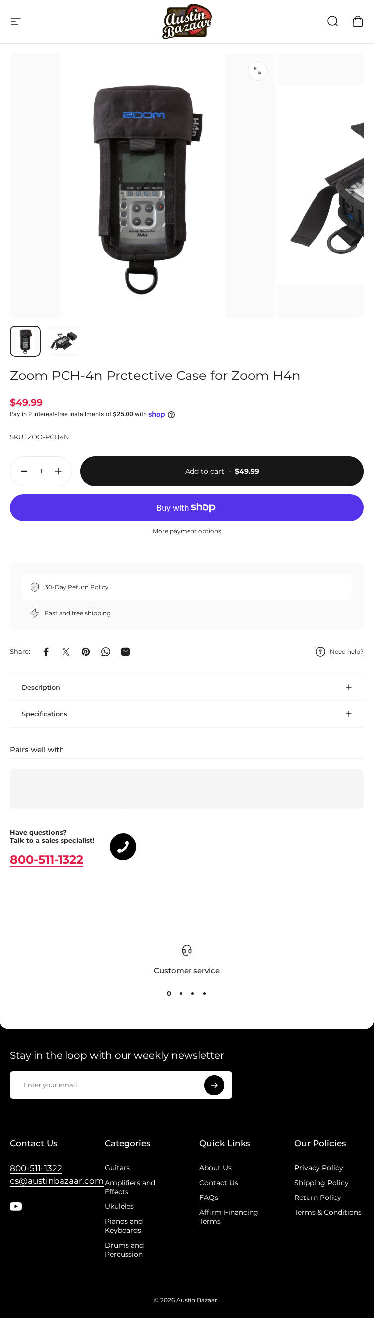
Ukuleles (119, 1206)
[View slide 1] (169, 993)
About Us (215, 1167)
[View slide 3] (193, 993)
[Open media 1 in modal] (257, 71)
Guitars (117, 1167)
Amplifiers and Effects (130, 1187)
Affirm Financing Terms (228, 1217)
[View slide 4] (205, 993)
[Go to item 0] (25, 341)
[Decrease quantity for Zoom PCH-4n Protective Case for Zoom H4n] (21, 471)
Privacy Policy (318, 1167)
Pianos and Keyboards (124, 1226)
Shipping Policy (321, 1182)
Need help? (347, 651)
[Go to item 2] (64, 341)
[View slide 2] (181, 993)
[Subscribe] (214, 1085)
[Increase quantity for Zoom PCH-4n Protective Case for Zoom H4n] (60, 471)
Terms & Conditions (328, 1212)
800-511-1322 (46, 859)
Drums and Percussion (124, 1250)
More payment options (187, 531)
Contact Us (218, 1182)
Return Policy (317, 1197)
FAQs (208, 1197)
